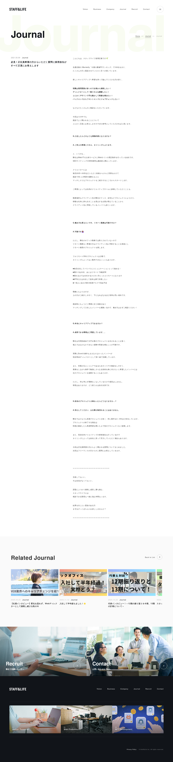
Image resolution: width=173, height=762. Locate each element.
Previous (6, 589)
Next (166, 589)
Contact (146, 9)
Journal (123, 9)
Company (110, 9)
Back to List (150, 557)
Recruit (135, 9)
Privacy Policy (132, 749)
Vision (85, 9)
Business (97, 9)
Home (137, 36)
